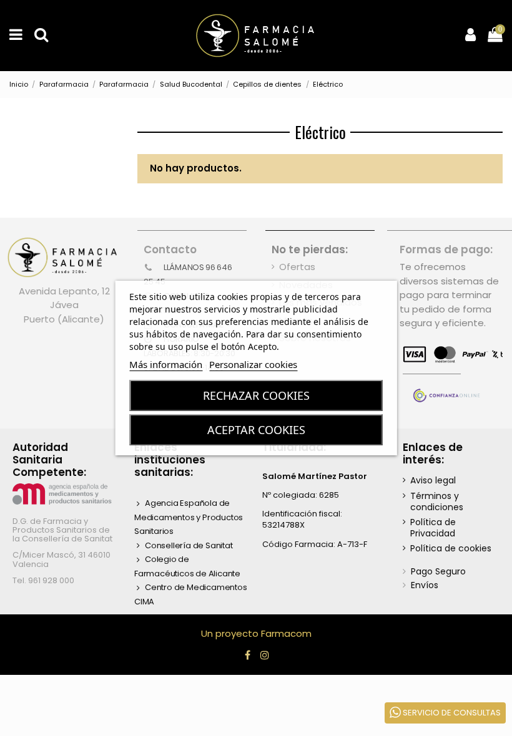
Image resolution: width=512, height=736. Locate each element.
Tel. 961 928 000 (43, 580)
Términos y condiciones (436, 501)
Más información (165, 364)
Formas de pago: (446, 249)
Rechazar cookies (256, 395)
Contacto (170, 249)
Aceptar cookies (256, 429)
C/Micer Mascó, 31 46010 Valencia (61, 559)
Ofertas (297, 266)
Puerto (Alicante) (64, 319)
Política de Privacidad (433, 527)
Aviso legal (433, 480)
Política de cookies (450, 548)
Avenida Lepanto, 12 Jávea (64, 298)
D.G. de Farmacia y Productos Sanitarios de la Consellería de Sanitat (62, 530)
